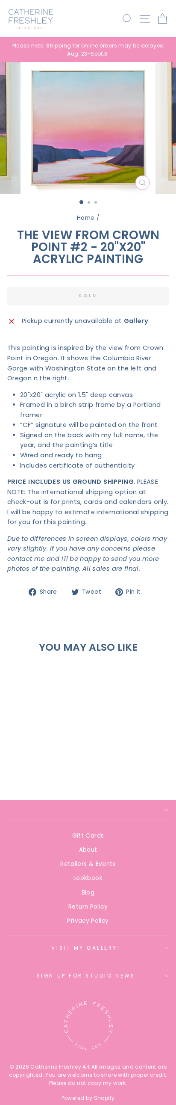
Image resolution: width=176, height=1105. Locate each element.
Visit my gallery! (85, 948)
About (88, 850)
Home (85, 218)
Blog (88, 893)
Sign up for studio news (86, 975)
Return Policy (88, 907)
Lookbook (88, 878)
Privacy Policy (88, 921)
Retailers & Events (88, 864)
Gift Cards (88, 836)
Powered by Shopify (88, 1098)
